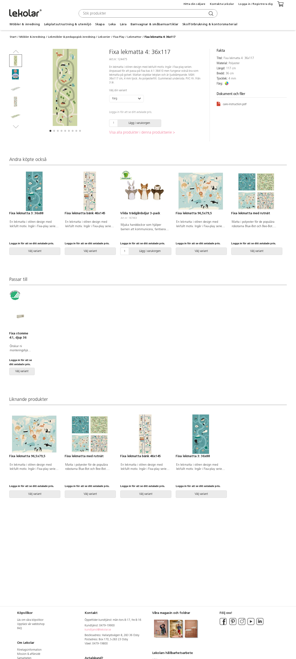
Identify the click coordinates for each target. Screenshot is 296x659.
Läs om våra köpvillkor (30, 620)
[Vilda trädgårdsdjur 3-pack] (145, 191)
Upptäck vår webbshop (31, 624)
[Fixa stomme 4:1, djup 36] (20, 311)
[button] (50, 131)
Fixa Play (118, 36)
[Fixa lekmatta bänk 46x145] (90, 191)
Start (13, 36)
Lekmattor (134, 36)
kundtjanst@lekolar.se (98, 629)
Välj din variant (118, 90)
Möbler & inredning (32, 36)
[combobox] (147, 13)
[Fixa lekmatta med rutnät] (256, 191)
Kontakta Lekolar (222, 4)
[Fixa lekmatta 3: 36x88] (34, 191)
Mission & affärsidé (28, 654)
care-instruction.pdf (235, 104)
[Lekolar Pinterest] (232, 624)
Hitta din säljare (195, 4)
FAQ (19, 628)
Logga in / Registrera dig (255, 4)
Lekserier (104, 36)
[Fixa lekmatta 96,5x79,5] (201, 191)
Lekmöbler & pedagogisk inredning (71, 36)
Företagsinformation (29, 650)
